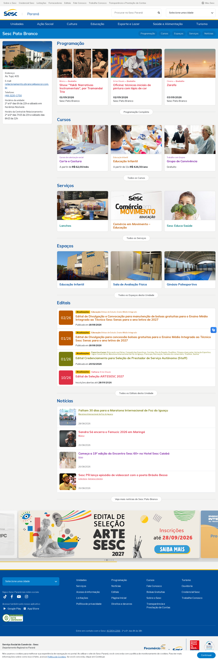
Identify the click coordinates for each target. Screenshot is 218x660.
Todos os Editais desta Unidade (136, 393)
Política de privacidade (89, 603)
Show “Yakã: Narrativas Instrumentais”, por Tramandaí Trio (81, 88)
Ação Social (45, 24)
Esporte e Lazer (129, 24)
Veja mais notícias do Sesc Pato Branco (136, 499)
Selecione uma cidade (181, 12)
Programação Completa (136, 111)
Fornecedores (55, 3)
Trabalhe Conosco (98, 3)
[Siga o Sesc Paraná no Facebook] (12, 596)
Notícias (208, 33)
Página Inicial (118, 598)
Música (81, 436)
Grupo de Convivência (182, 161)
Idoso (80, 457)
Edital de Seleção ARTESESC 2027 (99, 376)
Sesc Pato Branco (20, 33)
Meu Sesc (209, 3)
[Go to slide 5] (113, 560)
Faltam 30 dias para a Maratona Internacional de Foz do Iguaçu (123, 410)
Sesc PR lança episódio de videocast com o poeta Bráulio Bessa (122, 475)
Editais (67, 3)
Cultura (72, 24)
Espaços (178, 33)
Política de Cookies (57, 657)
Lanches (65, 225)
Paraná (33, 14)
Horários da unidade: (15, 100)
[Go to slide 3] (109, 560)
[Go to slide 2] (107, 560)
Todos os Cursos (136, 177)
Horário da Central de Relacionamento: (24, 111)
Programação (148, 33)
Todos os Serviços (136, 238)
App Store (33, 608)
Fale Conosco (79, 3)
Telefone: (9, 92)
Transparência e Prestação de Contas (127, 3)
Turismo (202, 24)
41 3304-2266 (113, 631)
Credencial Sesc (26, 3)
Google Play (14, 608)
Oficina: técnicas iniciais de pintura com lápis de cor (132, 86)
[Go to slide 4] (111, 560)
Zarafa (171, 85)
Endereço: (10, 73)
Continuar (206, 655)
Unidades (17, 24)
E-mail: (8, 81)
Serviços (193, 33)
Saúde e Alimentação (168, 24)
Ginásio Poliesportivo (182, 284)
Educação (97, 24)
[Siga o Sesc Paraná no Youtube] (19, 596)
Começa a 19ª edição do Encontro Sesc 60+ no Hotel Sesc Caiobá (123, 453)
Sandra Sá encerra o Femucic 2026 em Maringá (111, 432)
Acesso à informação (88, 592)
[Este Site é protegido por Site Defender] (12, 617)
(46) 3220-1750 (13, 95)
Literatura (82, 479)
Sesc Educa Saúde (179, 225)
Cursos (164, 33)
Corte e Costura (70, 161)
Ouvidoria (187, 586)
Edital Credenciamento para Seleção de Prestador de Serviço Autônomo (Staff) (131, 358)
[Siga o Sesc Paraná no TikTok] (6, 596)
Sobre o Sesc (10, 3)
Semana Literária (95, 479)
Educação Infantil (125, 161)
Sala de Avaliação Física (130, 284)
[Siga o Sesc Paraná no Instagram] (27, 596)
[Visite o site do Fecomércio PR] (163, 648)
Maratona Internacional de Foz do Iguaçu (95, 414)
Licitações (41, 3)
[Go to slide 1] (104, 560)
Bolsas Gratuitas (156, 592)
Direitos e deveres (121, 603)
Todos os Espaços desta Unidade (136, 295)
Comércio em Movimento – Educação (131, 225)
